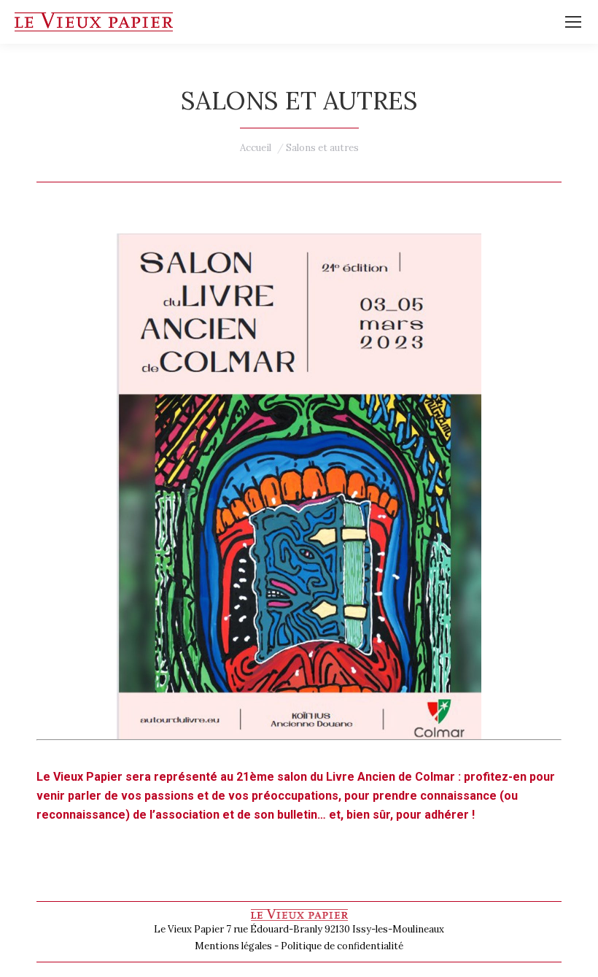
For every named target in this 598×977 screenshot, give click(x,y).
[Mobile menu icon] (573, 22)
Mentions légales (233, 946)
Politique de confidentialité (342, 946)
